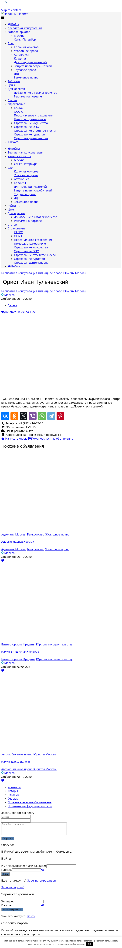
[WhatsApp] (42, 416)
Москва (19, 36)
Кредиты (20, 58)
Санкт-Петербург (25, 39)
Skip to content (11, 10)
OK (89, 944)
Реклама (13, 795)
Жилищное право (50, 273)
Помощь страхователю (30, 119)
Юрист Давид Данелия (16, 761)
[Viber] (33, 416)
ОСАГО (18, 111)
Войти (31, 916)
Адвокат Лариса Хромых (17, 541)
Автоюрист (21, 54)
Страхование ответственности (35, 130)
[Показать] (42, 870)
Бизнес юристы (12, 644)
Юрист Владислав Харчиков (20, 651)
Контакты (14, 787)
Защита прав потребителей (33, 66)
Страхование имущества (31, 123)
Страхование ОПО (26, 127)
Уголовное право (26, 51)
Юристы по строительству (54, 644)
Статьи (12, 100)
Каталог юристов (19, 32)
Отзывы (13, 798)
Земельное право (26, 77)
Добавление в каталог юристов (35, 92)
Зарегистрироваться (41, 880)
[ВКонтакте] (5, 416)
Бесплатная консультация (25, 28)
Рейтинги (14, 81)
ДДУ (17, 73)
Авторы (13, 791)
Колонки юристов (26, 47)
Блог (11, 43)
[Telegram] (51, 416)
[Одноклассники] (14, 416)
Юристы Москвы (74, 273)
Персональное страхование (33, 115)
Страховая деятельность (31, 138)
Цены (11, 85)
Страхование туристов (29, 134)
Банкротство (35, 534)
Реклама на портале (28, 96)
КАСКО (18, 108)
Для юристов (16, 89)
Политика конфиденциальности (30, 806)
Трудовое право (25, 70)
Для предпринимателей (30, 62)
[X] (23, 416)
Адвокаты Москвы (13, 534)
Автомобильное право (17, 754)
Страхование (16, 104)
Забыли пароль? (12, 887)
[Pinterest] (60, 416)
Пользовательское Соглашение (29, 802)
